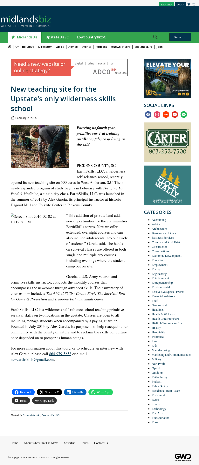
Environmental (161, 287)
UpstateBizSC (57, 37)
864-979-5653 (60, 353)
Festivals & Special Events (168, 292)
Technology (159, 409)
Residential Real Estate (166, 391)
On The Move (24, 47)
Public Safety (160, 386)
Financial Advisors (163, 296)
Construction (160, 247)
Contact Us (101, 443)
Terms (84, 443)
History (156, 327)
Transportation (160, 418)
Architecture (159, 228)
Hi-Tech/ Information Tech (168, 323)
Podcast (101, 47)
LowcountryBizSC (91, 37)
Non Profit (158, 364)
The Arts (157, 413)
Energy (156, 269)
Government (159, 305)
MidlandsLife (143, 47)
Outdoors (157, 372)
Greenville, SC (51, 415)
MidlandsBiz (27, 37)
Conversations (160, 251)
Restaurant (158, 395)
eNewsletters (120, 47)
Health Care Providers (165, 319)
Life (154, 346)
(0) (193, 4)
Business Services (163, 237)
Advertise (69, 443)
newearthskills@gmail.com (32, 359)
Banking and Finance (165, 233)
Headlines (158, 309)
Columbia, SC (31, 415)
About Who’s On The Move (41, 443)
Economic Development (166, 255)
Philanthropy (160, 377)
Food (155, 300)
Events (86, 47)
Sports (156, 404)
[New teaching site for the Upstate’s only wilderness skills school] (41, 147)
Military (156, 359)
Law (154, 341)
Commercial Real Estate (166, 242)
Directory (45, 47)
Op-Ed (60, 47)
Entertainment (160, 278)
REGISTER (166, 4)
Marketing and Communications (171, 354)
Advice (73, 47)
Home (14, 443)
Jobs (160, 47)
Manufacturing (161, 350)
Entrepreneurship (162, 282)
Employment (159, 265)
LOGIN (180, 4)
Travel (155, 422)
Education (158, 260)
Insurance (158, 337)
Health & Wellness (163, 314)
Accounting (159, 220)
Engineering (159, 274)
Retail (155, 399)
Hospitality (158, 332)
